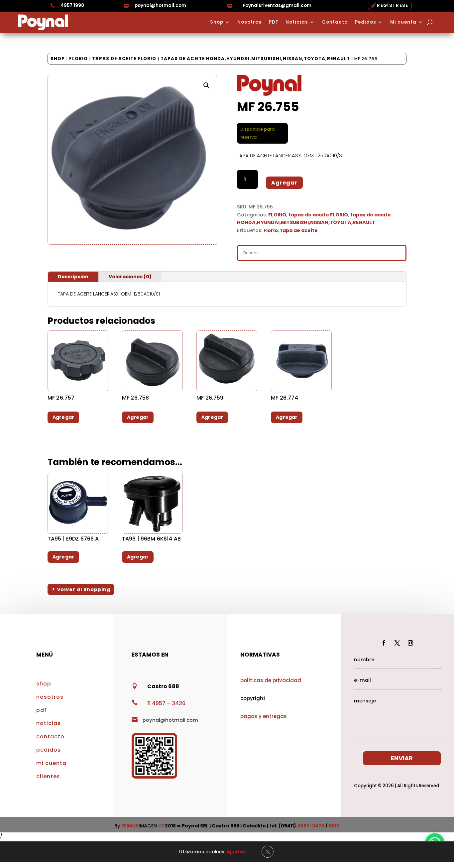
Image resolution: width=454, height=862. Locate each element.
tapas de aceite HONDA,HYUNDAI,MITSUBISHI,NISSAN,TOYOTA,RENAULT (255, 59)
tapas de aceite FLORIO (124, 59)
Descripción (73, 276)
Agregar (284, 182)
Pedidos (365, 22)
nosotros (49, 697)
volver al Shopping (83, 589)
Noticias (296, 22)
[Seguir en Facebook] (384, 643)
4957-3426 (310, 825)
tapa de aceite (299, 230)
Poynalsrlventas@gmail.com (277, 5)
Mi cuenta (403, 22)
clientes (48, 776)
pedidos (48, 750)
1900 (334, 825)
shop (43, 683)
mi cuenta (51, 763)
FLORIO (78, 59)
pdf (41, 710)
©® (161, 825)
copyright (253, 698)
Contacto (335, 22)
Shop (216, 22)
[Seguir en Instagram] (410, 643)
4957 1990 (72, 5)
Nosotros (249, 22)
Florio (271, 230)
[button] (206, 85)
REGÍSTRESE (392, 5)
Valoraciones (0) (130, 276)
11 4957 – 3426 (166, 703)
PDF (273, 22)
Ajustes (236, 852)
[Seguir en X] (397, 643)
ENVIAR (402, 758)
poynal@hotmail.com (160, 5)
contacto (50, 736)
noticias (48, 723)
